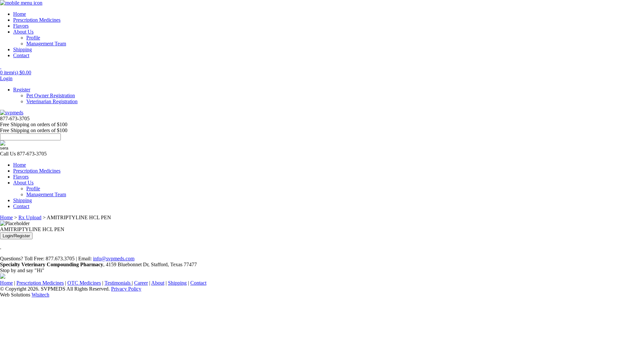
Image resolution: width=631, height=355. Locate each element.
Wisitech (40, 294)
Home (19, 14)
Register (21, 89)
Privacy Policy (126, 289)
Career (141, 283)
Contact (21, 55)
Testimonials (118, 283)
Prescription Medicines (36, 20)
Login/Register (16, 235)
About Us (23, 32)
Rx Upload (29, 217)
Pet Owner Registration (50, 95)
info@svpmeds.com (113, 258)
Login (6, 78)
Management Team (46, 43)
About (157, 283)
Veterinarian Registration (52, 101)
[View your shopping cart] (0, 66)
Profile (33, 37)
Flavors (21, 26)
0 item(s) (15, 72)
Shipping (22, 49)
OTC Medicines (84, 283)
